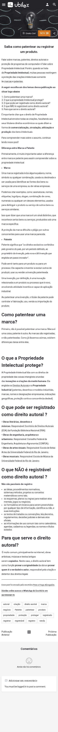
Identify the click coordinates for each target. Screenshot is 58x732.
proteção (23, 615)
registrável (19, 621)
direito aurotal (30, 604)
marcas (8, 81)
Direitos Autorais (21, 385)
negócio (7, 610)
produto (42, 610)
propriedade (8, 615)
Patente (18, 610)
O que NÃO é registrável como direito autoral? (26, 106)
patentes (18, 81)
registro (31, 621)
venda (42, 621)
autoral (6, 604)
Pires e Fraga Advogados (43, 585)
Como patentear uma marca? (18, 97)
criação (17, 604)
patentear (30, 610)
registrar (7, 621)
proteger (35, 615)
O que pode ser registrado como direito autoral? (27, 103)
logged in (21, 686)
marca (44, 604)
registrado (47, 615)
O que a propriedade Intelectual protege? (24, 100)
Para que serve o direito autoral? (19, 109)
